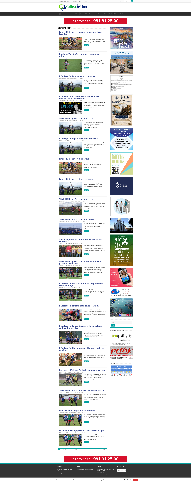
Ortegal (85, 1)
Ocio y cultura (88, 13)
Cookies (108, 475)
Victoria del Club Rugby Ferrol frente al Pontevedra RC (77, 219)
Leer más (86, 45)
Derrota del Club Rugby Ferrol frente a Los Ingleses (76, 179)
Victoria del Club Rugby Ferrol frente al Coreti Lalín (76, 118)
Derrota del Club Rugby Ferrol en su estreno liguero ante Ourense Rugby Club (80, 33)
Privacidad (104, 475)
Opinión (106, 13)
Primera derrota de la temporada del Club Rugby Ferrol (77, 410)
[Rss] (120, 1)
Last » (75, 449)
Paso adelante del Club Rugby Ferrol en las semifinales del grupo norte (82, 370)
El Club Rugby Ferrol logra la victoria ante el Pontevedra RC (78, 138)
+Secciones (122, 13)
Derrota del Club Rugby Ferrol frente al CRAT (74, 158)
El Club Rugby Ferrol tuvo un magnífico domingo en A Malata (79, 305)
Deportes (100, 13)
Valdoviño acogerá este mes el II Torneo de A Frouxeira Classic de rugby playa (80, 240)
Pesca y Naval (70, 13)
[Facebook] (121, 1)
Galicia (81, 13)
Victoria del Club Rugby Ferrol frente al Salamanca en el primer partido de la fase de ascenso (80, 262)
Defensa (77, 13)
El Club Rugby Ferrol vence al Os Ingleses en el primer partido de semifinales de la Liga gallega (80, 326)
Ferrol (64, 13)
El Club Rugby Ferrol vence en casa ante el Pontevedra (77, 76)
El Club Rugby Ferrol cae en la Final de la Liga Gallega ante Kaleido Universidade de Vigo (81, 284)
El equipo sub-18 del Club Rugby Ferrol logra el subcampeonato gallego (79, 55)
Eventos (111, 13)
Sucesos (95, 13)
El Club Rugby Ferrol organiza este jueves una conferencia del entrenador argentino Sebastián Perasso (79, 97)
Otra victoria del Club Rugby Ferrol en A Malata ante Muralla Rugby (81, 430)
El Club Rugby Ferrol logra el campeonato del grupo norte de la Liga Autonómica (81, 349)
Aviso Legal (99, 475)
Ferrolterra (74, 1)
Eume (80, 1)
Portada (60, 13)
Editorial (116, 13)
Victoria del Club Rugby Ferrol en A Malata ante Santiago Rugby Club (81, 390)
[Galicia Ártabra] (73, 7)
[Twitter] (123, 1)
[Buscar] (132, 1)
